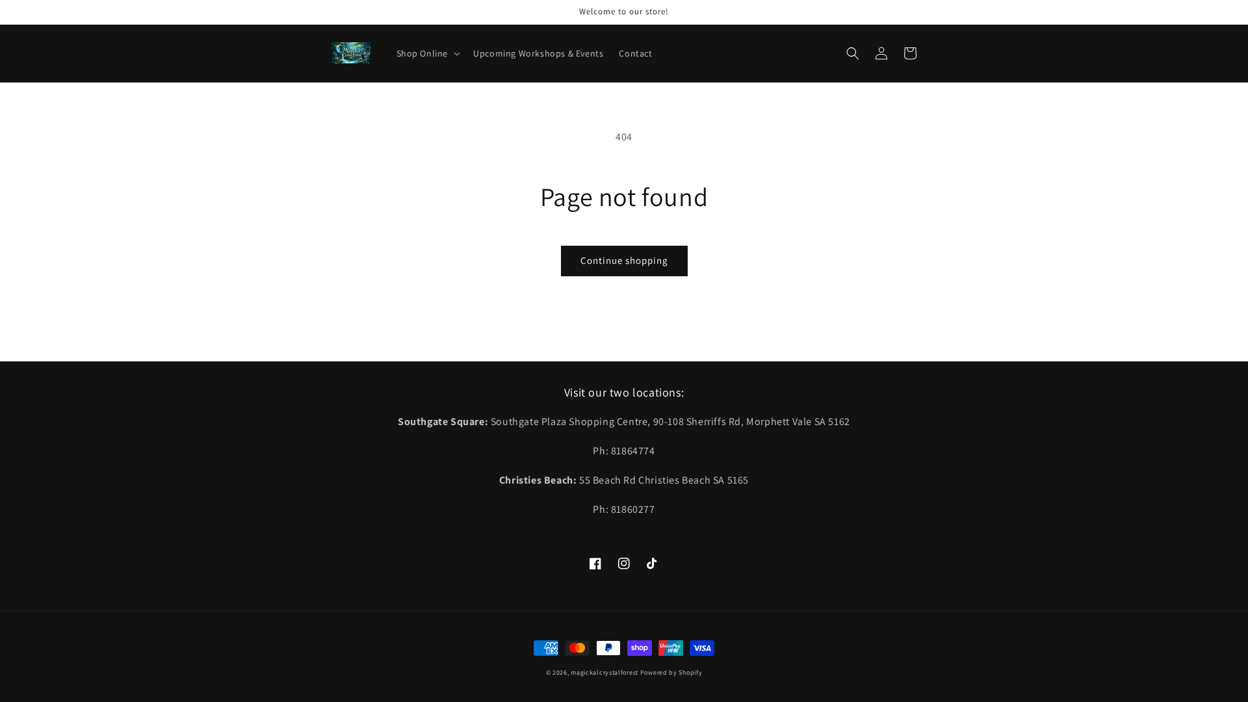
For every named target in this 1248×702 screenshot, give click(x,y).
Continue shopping (624, 260)
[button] (427, 53)
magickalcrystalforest (604, 672)
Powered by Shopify (671, 672)
